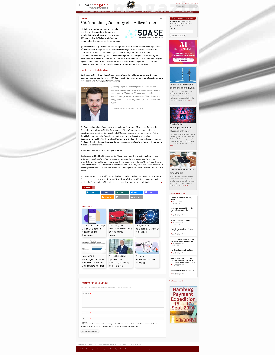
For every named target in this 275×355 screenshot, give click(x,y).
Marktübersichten (170, 12)
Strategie (128, 12)
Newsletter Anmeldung (86, 344)
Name (86, 313)
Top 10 (91, 12)
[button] (190, 12)
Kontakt (178, 3)
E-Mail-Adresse (86, 320)
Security (153, 12)
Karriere (160, 12)
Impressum (194, 3)
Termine (98, 12)
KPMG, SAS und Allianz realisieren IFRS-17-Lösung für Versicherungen (147, 228)
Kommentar (86, 293)
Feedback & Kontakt (137, 344)
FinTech (111, 12)
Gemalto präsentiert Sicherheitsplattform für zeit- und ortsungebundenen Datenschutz (181, 127)
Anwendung (120, 12)
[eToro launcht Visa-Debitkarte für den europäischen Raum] (183, 160)
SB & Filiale (145, 12)
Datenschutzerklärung (107, 344)
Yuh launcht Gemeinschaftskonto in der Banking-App (146, 259)
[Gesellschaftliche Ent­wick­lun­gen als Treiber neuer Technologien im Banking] (183, 75)
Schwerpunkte (182, 12)
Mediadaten (185, 3)
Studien (104, 12)
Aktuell (85, 12)
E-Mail (172, 29)
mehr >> (190, 100)
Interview (136, 12)
